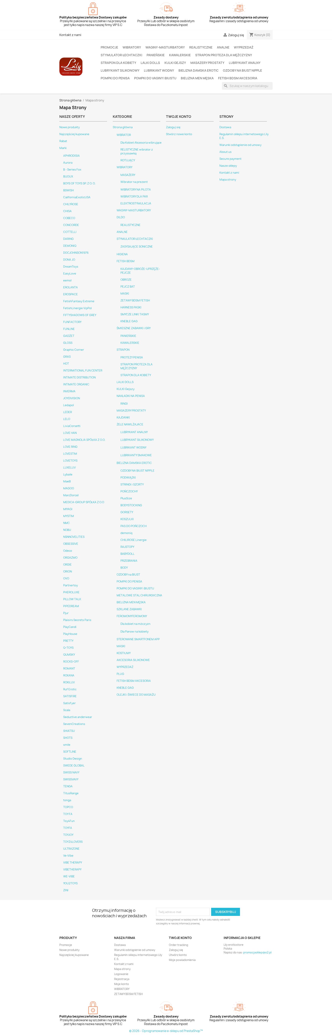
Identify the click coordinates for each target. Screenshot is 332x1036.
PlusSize (126, 498)
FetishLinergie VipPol (77, 308)
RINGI (124, 404)
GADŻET (68, 336)
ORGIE (67, 565)
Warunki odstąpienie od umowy (240, 145)
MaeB (67, 481)
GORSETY (126, 512)
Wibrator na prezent (134, 182)
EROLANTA (70, 287)
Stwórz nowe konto (179, 134)
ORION (67, 571)
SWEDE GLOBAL (74, 765)
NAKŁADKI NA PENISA (131, 396)
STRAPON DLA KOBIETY (118, 63)
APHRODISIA (71, 156)
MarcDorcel (71, 495)
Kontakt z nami (70, 35)
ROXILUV (69, 682)
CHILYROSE (70, 204)
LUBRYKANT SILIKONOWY (120, 70)
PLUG (120, 674)
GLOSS (67, 343)
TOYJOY (68, 835)
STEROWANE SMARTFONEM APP (138, 639)
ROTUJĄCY (127, 160)
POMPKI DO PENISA (115, 78)
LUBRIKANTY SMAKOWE (136, 455)
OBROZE (126, 280)
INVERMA (69, 391)
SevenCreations (74, 724)
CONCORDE (71, 225)
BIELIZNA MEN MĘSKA (197, 78)
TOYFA (67, 828)
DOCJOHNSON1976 (76, 253)
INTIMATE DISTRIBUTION (79, 377)
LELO (66, 419)
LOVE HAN (70, 433)
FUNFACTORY (72, 322)
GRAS (67, 357)
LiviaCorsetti (72, 426)
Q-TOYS (68, 648)
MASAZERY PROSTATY (207, 63)
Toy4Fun (69, 821)
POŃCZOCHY (129, 491)
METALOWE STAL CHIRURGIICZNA (139, 595)
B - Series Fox (72, 170)
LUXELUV (69, 467)
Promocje (65, 945)
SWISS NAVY (71, 772)
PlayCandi (69, 627)
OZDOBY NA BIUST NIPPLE (242, 70)
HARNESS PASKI (130, 307)
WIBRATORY (132, 47)
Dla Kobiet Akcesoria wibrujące (141, 143)
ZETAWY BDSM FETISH (135, 300)
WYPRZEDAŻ (243, 47)
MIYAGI (67, 509)
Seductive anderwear (77, 717)
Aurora (67, 163)
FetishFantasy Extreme (78, 301)
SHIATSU (69, 731)
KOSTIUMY (124, 653)
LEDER (67, 412)
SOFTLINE (69, 752)
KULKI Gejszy (175, 63)
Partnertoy (70, 585)
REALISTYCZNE (200, 47)
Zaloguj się (173, 127)
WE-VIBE (69, 876)
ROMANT (69, 668)
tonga (67, 800)
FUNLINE (69, 329)
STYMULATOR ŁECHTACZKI (121, 55)
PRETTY (68, 641)
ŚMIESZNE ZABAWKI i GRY (134, 328)
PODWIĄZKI (128, 478)
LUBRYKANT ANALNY (245, 63)
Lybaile (67, 474)
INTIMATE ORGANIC (76, 384)
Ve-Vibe (68, 856)
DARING (68, 239)
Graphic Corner (73, 350)
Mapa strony (227, 180)
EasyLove (69, 273)
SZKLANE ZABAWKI (129, 609)
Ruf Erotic (69, 689)
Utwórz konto (178, 955)
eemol (67, 280)
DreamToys (70, 267)
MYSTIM (68, 516)
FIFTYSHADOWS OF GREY (79, 315)
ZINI (65, 890)
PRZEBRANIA (128, 561)
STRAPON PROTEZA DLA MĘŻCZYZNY (223, 55)
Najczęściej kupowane (74, 134)
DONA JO (69, 260)
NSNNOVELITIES (74, 537)
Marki (63, 148)
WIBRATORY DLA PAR (134, 196)
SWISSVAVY (70, 779)
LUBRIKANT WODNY (159, 70)
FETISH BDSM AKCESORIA (237, 78)
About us (225, 152)
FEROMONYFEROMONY (132, 616)
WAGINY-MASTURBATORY (165, 47)
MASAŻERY (127, 175)
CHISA (67, 211)
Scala (66, 710)
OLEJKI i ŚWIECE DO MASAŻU (136, 695)
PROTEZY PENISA (131, 357)
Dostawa (225, 127)
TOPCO (68, 807)
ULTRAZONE (71, 849)
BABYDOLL (127, 554)
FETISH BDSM (125, 261)
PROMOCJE (109, 47)
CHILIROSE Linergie (133, 540)
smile (66, 745)
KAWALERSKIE (180, 55)
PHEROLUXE (71, 592)
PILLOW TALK (72, 599)
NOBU (67, 530)
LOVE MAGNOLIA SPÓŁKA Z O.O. (84, 440)
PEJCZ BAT (127, 287)
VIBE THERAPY (72, 862)
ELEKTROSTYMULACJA (135, 203)
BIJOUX (68, 176)
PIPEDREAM (71, 606)
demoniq (126, 533)
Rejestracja (121, 979)
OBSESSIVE (70, 544)
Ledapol (68, 405)
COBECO (69, 218)
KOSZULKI (127, 519)
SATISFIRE (70, 696)
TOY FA (67, 814)
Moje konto (121, 984)
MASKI (124, 293)
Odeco (67, 551)
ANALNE (223, 47)
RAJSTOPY (127, 547)
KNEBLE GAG (129, 321)
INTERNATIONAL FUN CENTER (82, 370)
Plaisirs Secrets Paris (77, 620)
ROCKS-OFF (71, 662)
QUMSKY (69, 655)
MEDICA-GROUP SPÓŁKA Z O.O (83, 502)
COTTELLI (69, 232)
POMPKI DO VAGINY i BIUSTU (155, 78)
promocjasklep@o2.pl (257, 952)
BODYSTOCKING (131, 505)
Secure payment (230, 159)
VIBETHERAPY (72, 869)
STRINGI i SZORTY (132, 484)
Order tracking (178, 945)
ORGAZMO (70, 558)
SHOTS (67, 738)
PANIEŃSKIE (156, 55)
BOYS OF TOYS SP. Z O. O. (79, 183)
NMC (66, 523)
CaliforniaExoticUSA (76, 197)
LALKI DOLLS (150, 63)
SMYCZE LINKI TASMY (134, 314)
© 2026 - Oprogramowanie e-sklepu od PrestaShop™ (166, 1031)
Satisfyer (69, 703)
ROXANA (68, 675)
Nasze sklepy (228, 166)
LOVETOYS (70, 461)
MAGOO (68, 488)
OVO (66, 578)
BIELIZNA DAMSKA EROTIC (198, 70)
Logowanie (121, 974)
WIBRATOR (124, 135)
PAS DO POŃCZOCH (133, 526)
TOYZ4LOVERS (73, 842)
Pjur (66, 613)
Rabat (63, 141)
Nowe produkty (69, 127)
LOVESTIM (70, 454)
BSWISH (68, 190)
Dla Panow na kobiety (134, 631)
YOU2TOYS (70, 883)
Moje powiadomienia (182, 960)
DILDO (121, 217)
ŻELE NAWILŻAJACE (130, 424)
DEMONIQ (69, 246)
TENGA (68, 786)
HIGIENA (122, 254)
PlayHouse (70, 634)
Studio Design (72, 759)
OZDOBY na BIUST (128, 575)
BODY (124, 568)
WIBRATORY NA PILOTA (135, 190)
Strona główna (123, 127)
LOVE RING (70, 447)
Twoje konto (180, 938)
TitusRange (71, 793)
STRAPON (123, 350)
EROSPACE (70, 294)
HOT (66, 364)
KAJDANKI (123, 417)
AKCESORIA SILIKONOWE (133, 660)
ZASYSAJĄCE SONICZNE (136, 247)
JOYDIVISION (71, 398)
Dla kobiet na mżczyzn (135, 624)
